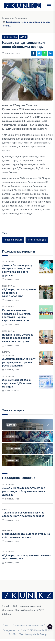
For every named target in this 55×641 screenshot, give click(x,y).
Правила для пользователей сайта (32, 625)
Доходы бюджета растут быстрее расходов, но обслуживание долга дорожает (23, 491)
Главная (6, 18)
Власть (6, 352)
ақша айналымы (13, 239)
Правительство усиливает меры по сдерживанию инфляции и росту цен (18, 338)
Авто (23, 37)
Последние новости (17, 478)
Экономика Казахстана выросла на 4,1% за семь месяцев (17, 383)
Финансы (7, 530)
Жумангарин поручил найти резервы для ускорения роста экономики (19, 362)
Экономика (21, 18)
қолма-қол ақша (37, 239)
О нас (6, 625)
